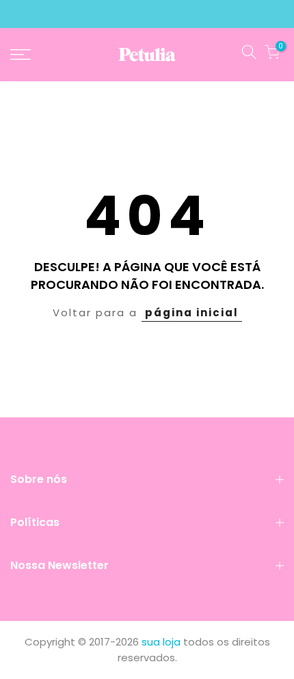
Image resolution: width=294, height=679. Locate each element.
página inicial (192, 312)
